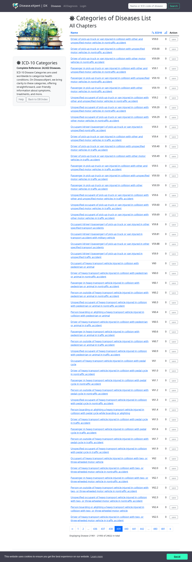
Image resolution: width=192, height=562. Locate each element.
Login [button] (83, 6)
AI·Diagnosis (70, 6)
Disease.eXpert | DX (33, 6)
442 (142, 528)
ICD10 (158, 32)
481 (163, 528)
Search (174, 6)
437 (103, 528)
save (174, 39)
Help (21, 99)
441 (134, 528)
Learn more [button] (97, 556)
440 (126, 528)
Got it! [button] (177, 556)
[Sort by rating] (165, 32)
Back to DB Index (38, 99)
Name (74, 32)
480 (155, 528)
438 (111, 528)
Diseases (56, 6)
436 (95, 528)
